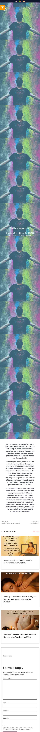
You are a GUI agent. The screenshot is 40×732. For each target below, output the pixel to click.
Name (6, 703)
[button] (37, 16)
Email (5, 710)
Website (6, 718)
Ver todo (36, 531)
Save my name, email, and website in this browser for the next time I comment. (18, 728)
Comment (7, 678)
